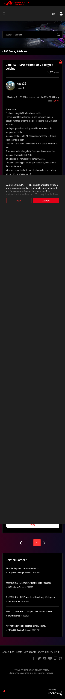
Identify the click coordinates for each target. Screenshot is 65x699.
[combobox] (32, 34)
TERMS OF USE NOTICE (24, 670)
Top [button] (4, 691)
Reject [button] (19, 200)
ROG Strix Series (14, 601)
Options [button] (61, 51)
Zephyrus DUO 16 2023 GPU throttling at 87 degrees (28, 583)
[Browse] (5, 14)
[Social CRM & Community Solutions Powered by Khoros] (55, 692)
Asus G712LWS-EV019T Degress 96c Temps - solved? (29, 611)
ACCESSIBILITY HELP (49, 652)
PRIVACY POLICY (42, 670)
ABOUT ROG (8, 652)
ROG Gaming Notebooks (15, 51)
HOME (19, 652)
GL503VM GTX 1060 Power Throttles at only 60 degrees (30, 597)
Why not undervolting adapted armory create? (26, 626)
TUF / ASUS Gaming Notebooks (20, 573)
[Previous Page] (21, 543)
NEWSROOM (30, 652)
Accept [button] (46, 200)
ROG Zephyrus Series (16, 587)
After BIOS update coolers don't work (22, 568)
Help (53, 14)
